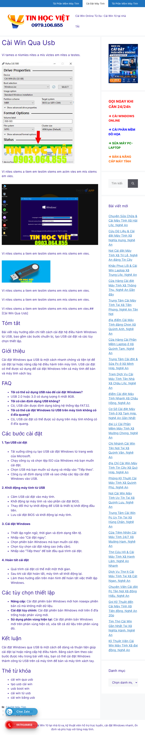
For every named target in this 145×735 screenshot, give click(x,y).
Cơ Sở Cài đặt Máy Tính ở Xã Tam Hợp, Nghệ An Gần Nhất (123, 413)
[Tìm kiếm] (133, 183)
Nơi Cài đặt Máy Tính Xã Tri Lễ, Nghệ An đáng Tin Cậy (123, 255)
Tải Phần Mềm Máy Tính (66, 3)
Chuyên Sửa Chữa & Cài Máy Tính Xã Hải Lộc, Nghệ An (123, 220)
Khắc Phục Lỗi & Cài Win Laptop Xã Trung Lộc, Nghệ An (123, 270)
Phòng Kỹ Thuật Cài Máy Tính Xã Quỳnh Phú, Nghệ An (123, 483)
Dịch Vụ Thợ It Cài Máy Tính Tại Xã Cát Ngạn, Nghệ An (123, 576)
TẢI (77, 26)
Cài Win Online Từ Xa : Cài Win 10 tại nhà (100, 16)
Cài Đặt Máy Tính (95, 3)
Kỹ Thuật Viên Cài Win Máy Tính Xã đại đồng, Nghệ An (123, 645)
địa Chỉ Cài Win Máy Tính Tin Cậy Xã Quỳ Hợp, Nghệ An (123, 467)
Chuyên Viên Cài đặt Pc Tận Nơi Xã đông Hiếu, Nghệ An (123, 591)
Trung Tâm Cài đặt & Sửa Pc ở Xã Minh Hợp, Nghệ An (123, 363)
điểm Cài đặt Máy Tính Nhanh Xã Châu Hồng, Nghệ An (123, 398)
